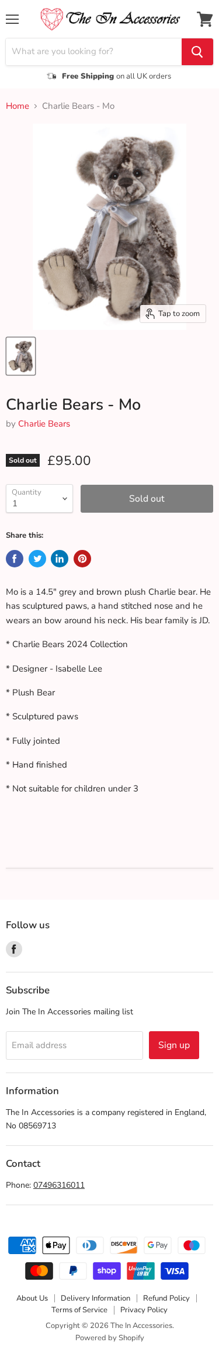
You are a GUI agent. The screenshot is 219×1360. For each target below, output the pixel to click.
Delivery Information (95, 1298)
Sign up (174, 1045)
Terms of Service (79, 1310)
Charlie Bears (44, 423)
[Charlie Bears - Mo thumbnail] (20, 356)
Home (17, 106)
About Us (32, 1298)
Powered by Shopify (109, 1338)
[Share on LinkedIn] (59, 558)
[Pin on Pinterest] (82, 558)
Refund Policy (166, 1298)
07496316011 (59, 1185)
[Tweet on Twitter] (37, 558)
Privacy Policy (144, 1310)
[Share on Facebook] (14, 558)
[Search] (197, 51)
